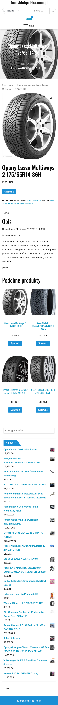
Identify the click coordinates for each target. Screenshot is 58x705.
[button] (51, 98)
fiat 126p (17, 203)
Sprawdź (9, 192)
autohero (9, 203)
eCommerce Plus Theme (29, 701)
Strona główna (8, 85)
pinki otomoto (27, 203)
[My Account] (27, 19)
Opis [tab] (6, 213)
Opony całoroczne (25, 85)
